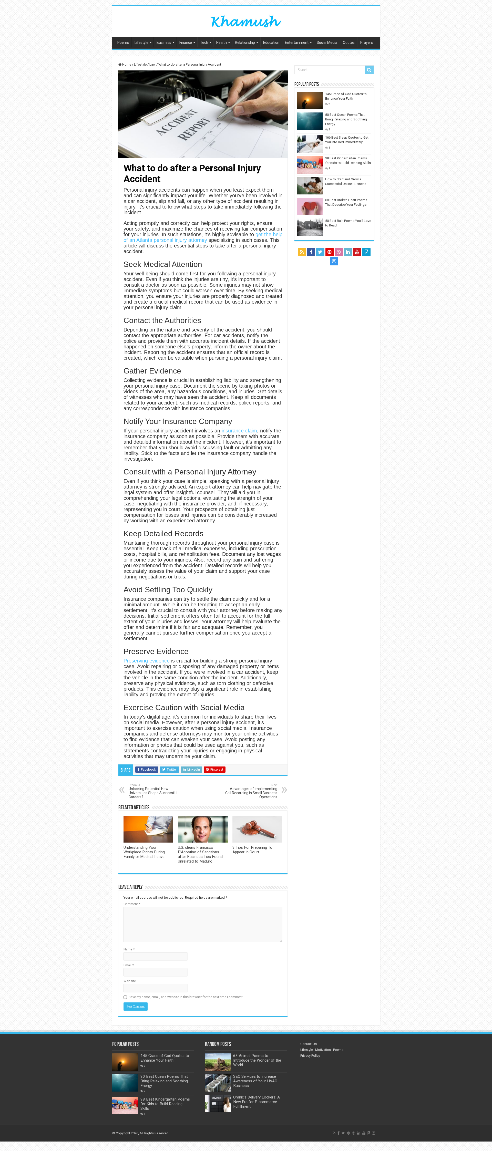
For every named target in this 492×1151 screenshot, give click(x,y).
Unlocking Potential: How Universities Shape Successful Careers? (153, 791)
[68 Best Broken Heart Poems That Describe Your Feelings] (310, 206)
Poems (123, 42)
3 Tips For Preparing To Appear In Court (252, 849)
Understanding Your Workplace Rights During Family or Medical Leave (144, 852)
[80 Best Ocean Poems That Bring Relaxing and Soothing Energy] (310, 121)
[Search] (369, 70)
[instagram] (334, 261)
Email (129, 965)
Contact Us (308, 1044)
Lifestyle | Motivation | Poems (321, 1050)
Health (221, 42)
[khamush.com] (246, 20)
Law (152, 64)
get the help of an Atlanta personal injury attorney (203, 237)
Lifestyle (141, 42)
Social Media (327, 42)
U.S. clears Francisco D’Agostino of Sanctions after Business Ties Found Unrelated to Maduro (200, 854)
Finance (185, 42)
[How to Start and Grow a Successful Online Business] (310, 185)
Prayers (366, 42)
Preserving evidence (147, 660)
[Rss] (302, 252)
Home (126, 64)
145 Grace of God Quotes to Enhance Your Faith (164, 1058)
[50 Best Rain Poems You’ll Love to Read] (310, 227)
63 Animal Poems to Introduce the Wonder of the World (257, 1060)
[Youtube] (357, 252)
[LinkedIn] (348, 252)
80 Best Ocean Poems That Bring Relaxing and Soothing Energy (346, 119)
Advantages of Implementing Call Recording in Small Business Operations (251, 791)
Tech (204, 42)
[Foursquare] (366, 252)
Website (130, 981)
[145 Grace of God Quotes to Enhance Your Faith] (310, 100)
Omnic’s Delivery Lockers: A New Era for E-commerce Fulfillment (256, 1102)
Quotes (349, 42)
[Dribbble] (339, 252)
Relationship (245, 42)
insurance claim (239, 430)
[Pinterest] (329, 252)
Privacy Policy (310, 1055)
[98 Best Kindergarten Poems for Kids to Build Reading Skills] (310, 164)
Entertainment (297, 42)
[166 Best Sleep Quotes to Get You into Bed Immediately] (310, 144)
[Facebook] (311, 252)
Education (271, 42)
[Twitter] (320, 252)
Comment (132, 904)
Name (129, 949)
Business (164, 42)
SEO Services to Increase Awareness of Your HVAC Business (255, 1081)
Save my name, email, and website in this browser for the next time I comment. (186, 997)
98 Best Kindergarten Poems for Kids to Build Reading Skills (165, 1104)
